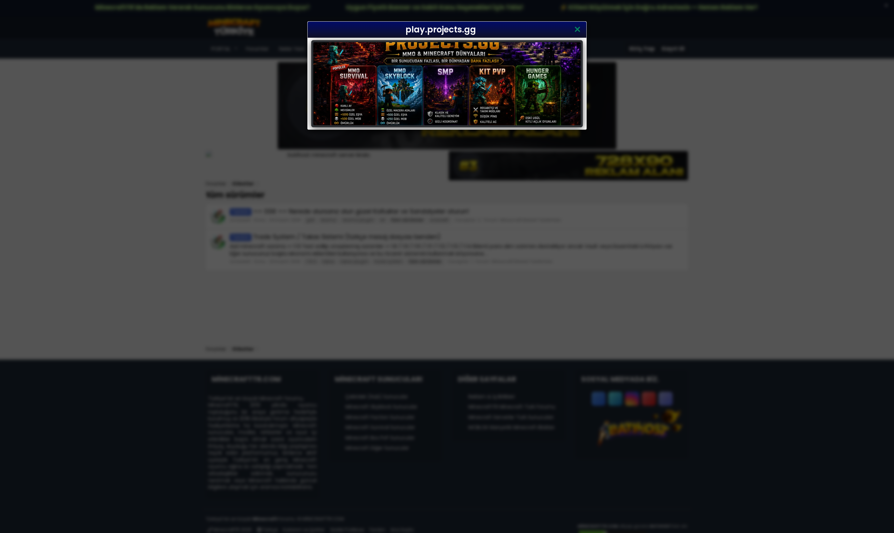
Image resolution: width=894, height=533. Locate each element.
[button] (577, 30)
